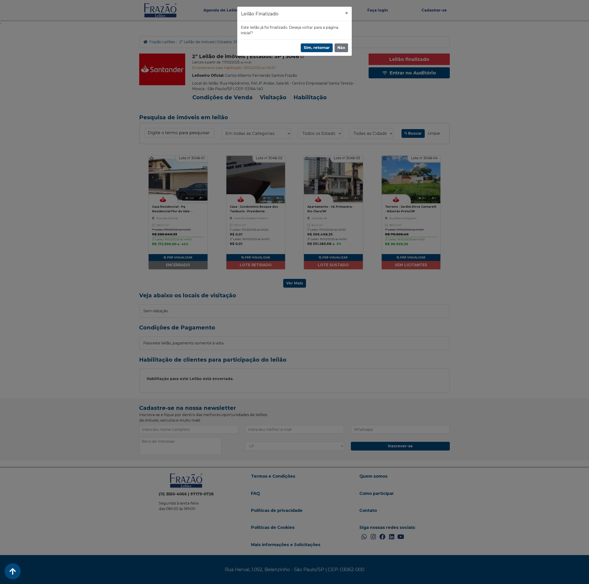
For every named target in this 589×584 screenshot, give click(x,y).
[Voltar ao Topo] (13, 571)
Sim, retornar (317, 47)
